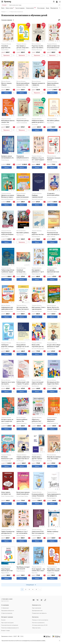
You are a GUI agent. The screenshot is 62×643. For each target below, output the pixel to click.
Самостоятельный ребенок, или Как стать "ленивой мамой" (37, 383)
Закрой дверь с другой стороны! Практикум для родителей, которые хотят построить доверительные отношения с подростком (38, 458)
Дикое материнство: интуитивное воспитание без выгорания (54, 47)
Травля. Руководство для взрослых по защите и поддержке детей (8, 532)
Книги (2, 8)
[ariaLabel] (59, 640)
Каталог (4, 5)
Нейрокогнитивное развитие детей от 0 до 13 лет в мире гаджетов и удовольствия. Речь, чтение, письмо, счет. (38, 121)
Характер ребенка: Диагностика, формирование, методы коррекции (53, 84)
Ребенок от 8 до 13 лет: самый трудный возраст (38, 159)
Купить (7, 92)
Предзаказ (6, 55)
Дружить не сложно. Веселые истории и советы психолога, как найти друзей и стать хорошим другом (7, 196)
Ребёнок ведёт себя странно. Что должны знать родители (23, 383)
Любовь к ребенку (52, 531)
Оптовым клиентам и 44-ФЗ (39, 625)
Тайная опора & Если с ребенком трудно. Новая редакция (7, 271)
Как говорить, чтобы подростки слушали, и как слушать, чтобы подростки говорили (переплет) (54, 570)
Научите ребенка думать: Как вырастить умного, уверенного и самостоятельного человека (22, 420)
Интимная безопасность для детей (7, 458)
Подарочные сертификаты (39, 613)
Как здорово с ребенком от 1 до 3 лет (38, 271)
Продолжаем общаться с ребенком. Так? (52, 420)
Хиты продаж (41, 8)
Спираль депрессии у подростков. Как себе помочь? (23, 458)
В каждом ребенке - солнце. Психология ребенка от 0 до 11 (38, 495)
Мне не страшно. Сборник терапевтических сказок (6, 84)
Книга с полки (10, 8)
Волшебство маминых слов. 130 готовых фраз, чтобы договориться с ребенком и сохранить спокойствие (54, 458)
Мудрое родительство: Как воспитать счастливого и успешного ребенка (38, 233)
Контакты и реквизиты (38, 622)
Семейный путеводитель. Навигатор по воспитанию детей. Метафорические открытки (22, 271)
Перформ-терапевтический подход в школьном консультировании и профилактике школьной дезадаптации (38, 196)
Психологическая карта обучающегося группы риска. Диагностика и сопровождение (53, 233)
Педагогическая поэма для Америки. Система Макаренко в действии (7, 233)
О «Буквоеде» (5, 608)
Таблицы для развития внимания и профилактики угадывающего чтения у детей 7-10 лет (23, 196)
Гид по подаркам (20, 8)
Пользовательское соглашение (9, 625)
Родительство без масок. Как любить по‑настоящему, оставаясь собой (37, 47)
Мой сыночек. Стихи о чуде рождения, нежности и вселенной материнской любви (38, 308)
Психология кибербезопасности (23, 157)
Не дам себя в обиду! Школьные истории (53, 345)
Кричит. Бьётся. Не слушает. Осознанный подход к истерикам (54, 308)
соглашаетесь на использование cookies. (33, 640)
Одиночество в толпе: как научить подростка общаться (8, 383)
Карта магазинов (36, 608)
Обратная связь (36, 627)
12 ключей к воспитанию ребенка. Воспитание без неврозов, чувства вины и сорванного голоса (53, 194)
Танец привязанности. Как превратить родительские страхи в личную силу (54, 495)
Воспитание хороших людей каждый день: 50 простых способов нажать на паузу (23, 493)
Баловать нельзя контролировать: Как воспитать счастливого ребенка (7, 157)
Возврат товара (5, 630)
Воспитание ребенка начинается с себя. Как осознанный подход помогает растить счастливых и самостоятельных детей (23, 84)
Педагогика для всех (23, 120)
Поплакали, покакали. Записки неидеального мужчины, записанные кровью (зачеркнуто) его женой (53, 159)
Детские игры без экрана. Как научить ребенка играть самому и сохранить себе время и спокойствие (23, 308)
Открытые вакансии (6, 613)
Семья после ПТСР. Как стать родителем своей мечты (38, 532)
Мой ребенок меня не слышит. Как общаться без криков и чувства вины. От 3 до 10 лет (8, 121)
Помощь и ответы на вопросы (40, 620)
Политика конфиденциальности (10, 627)
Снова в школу (31, 8)
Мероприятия (54, 8)
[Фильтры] (59, 20)
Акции (47, 8)
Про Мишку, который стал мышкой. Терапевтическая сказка (23, 568)
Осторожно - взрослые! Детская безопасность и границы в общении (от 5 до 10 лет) (53, 271)
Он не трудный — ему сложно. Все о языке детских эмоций (38, 570)
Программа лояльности (7, 610)
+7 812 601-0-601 (7, 599)
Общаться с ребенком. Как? (36, 420)
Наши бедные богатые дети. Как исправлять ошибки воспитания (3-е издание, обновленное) (7, 570)
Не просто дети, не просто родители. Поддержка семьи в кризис (7, 420)
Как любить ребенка (53, 120)
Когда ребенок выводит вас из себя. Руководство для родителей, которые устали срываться (23, 345)
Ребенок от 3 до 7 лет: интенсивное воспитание (22, 532)
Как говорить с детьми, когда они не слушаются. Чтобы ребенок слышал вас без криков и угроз (23, 47)
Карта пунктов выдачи (7, 622)
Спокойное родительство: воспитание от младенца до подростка (5, 47)
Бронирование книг (37, 610)
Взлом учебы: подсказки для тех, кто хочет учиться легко (38, 345)
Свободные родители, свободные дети (8, 345)
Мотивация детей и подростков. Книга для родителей (53, 383)
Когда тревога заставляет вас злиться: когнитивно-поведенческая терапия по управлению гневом (7, 493)
